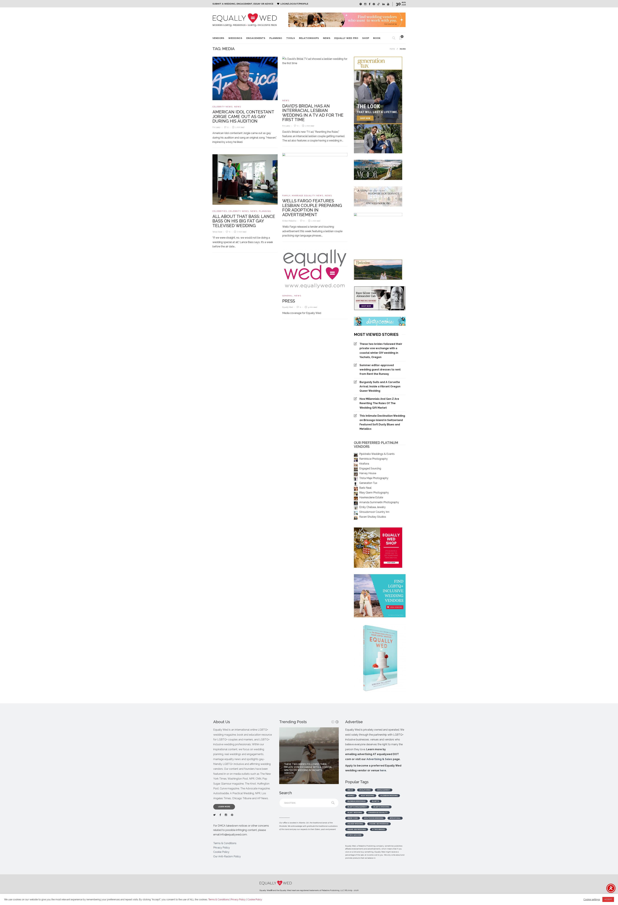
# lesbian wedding (389, 795)
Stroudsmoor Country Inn (374, 511)
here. (383, 770)
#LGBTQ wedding (381, 807)
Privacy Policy (221, 847)
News (326, 38)
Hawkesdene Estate (371, 497)
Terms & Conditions (224, 843)
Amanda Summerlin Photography (379, 502)
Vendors (218, 38)
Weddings (235, 38)
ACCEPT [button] (608, 899)
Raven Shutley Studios (372, 516)
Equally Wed (287, 307)
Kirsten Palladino (289, 221)
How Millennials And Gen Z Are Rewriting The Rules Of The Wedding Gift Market (379, 403)
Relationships (309, 38)
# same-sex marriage (379, 824)
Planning (275, 38)
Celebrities (219, 211)
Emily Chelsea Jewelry (372, 507)
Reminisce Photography (373, 458)
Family (286, 196)
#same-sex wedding (356, 829)
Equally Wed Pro (346, 38)
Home (392, 49)
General (287, 296)
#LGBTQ (375, 801)
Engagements (255, 38)
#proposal (395, 818)
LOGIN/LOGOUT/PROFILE (294, 3)
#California (365, 790)
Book (376, 38)
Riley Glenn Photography (374, 492)
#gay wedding (367, 795)
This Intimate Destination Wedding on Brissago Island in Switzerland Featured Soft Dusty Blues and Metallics (382, 422)
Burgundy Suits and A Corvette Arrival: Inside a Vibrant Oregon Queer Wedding (380, 386)
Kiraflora (364, 463)
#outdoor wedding (373, 818)
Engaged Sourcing (370, 468)
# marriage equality (378, 812)
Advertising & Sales (379, 759)
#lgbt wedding (354, 812)
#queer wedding (355, 824)
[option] (309, 755)
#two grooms (354, 835)
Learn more (224, 807)
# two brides (378, 829)
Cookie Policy (221, 851)
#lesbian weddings (356, 801)
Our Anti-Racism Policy (227, 856)
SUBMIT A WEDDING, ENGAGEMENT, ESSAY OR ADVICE (242, 3)
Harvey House (367, 473)
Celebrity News (222, 107)
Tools (290, 38)
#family (350, 795)
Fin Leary (216, 127)
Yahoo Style (217, 232)
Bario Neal (365, 487)
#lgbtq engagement (357, 807)
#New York (352, 818)
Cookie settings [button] (591, 899)
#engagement (383, 790)
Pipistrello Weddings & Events (377, 453)
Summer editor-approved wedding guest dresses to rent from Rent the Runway (380, 369)
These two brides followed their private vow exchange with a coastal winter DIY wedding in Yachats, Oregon (381, 350)
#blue (350, 790)
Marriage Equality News (307, 196)
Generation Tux (368, 482)
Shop (365, 38)
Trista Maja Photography (373, 478)
